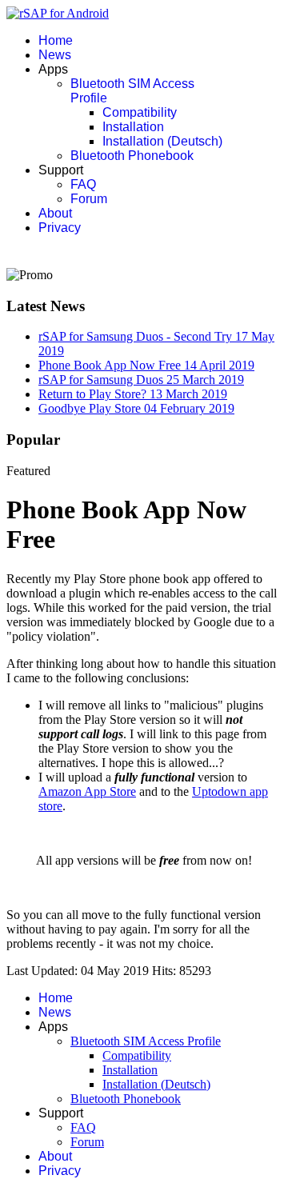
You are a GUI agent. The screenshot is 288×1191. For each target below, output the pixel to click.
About (55, 213)
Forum (88, 199)
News (54, 55)
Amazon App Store (87, 791)
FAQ (83, 184)
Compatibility (139, 112)
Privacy (59, 227)
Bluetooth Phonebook (132, 155)
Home (55, 40)
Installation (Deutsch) (162, 141)
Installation (133, 127)
